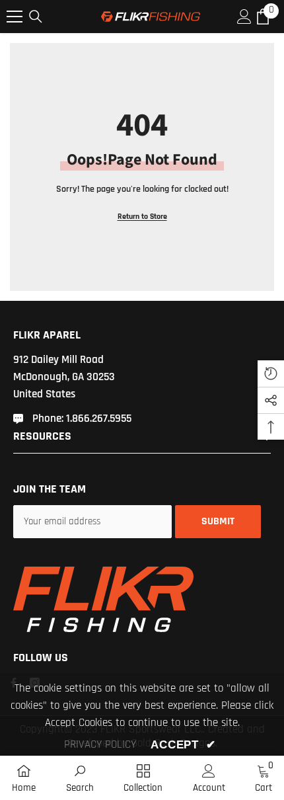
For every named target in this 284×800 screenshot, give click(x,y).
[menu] (14, 16)
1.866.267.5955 (98, 418)
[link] (80, 777)
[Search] (36, 16)
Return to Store (142, 216)
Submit (217, 521)
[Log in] (244, 16)
